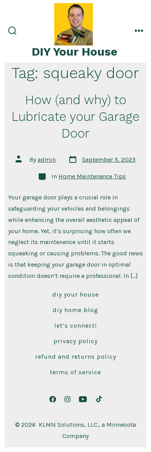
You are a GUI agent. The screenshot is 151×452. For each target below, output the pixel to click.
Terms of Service (75, 372)
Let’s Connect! (75, 325)
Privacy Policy (75, 341)
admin (47, 159)
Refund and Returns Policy (75, 356)
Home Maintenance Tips (92, 176)
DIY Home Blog (75, 310)
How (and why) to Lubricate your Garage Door (75, 116)
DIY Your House (75, 294)
